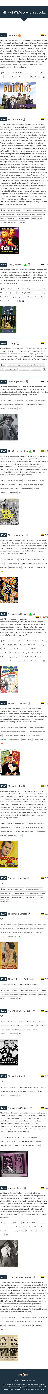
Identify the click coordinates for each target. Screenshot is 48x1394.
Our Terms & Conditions (27, 1380)
